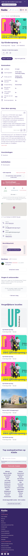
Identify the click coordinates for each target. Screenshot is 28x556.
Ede (20, 481)
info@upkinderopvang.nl (12, 228)
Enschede (20, 483)
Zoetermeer (7, 495)
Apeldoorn (21, 474)
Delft (7, 477)
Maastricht (20, 488)
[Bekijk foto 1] (14, 28)
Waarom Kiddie (5, 544)
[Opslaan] (3, 52)
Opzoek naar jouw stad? (14, 502)
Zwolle (20, 495)
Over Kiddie (4, 515)
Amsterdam (7, 474)
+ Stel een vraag (14, 295)
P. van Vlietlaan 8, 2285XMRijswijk (11, 217)
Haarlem (20, 484)
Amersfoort (20, 472)
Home (3, 16)
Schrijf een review (14, 269)
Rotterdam (7, 492)
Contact (3, 527)
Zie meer (13, 194)
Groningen (7, 484)
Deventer (20, 479)
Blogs (2, 519)
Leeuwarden (20, 486)
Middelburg (7, 490)
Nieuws (3, 517)
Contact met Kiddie (6, 546)
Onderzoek (4, 525)
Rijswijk (7, 16)
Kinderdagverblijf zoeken (10, 498)
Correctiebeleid (5, 532)
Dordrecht (7, 481)
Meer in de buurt (6, 58)
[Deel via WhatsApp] (10, 52)
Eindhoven (7, 483)
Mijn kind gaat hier (20, 58)
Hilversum (7, 486)
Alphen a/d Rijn (7, 472)
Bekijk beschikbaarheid (14, 249)
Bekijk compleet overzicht (9, 4)
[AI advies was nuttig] (21, 130)
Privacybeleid (4, 536)
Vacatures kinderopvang (7, 548)
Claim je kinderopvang (7, 542)
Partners (3, 521)
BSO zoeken (21, 498)
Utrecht (7, 493)
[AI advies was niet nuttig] (24, 130)
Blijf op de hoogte (20, 172)
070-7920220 (9, 223)
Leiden (7, 488)
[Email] (8, 553)
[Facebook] (2, 553)
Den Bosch (20, 477)
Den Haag (7, 479)
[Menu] (26, 10)
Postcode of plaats (14, 465)
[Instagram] (5, 553)
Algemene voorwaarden (7, 534)
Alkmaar (7, 470)
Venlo (20, 493)
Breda (20, 475)
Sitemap (3, 538)
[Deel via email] (7, 52)
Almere (21, 470)
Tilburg (21, 492)
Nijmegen (20, 490)
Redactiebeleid (5, 530)
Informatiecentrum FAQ (7, 523)
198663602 (8, 236)
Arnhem (7, 475)
